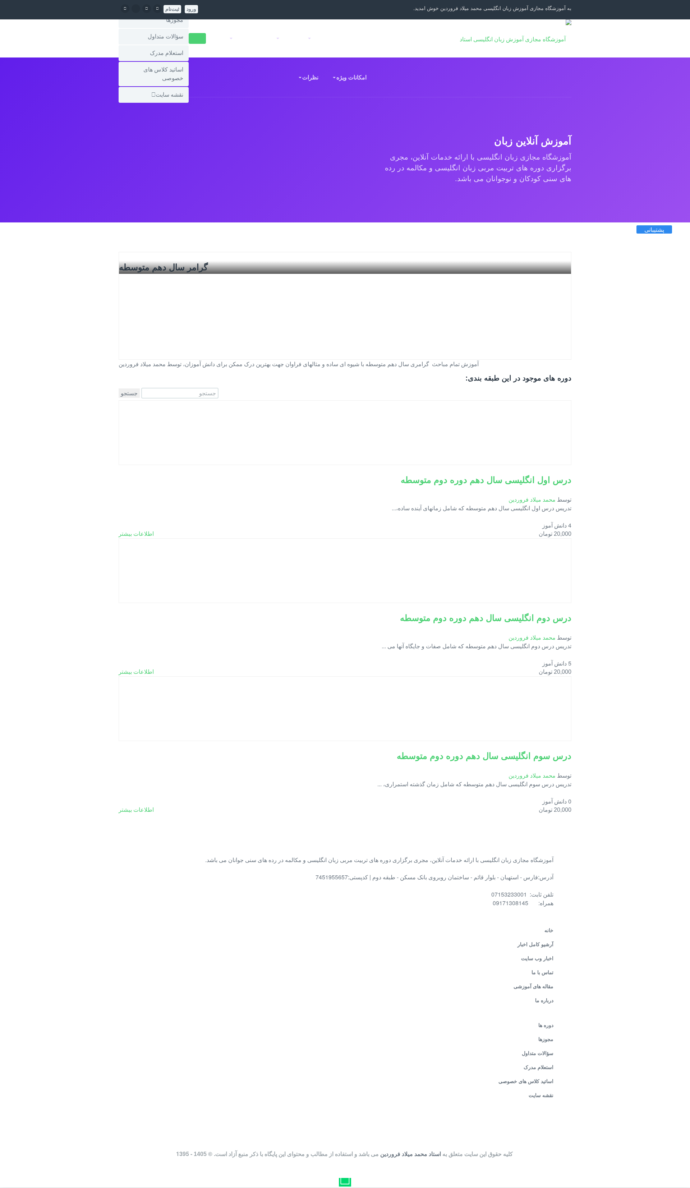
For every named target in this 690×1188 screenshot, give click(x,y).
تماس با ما (542, 972)
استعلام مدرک (166, 53)
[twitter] (146, 8)
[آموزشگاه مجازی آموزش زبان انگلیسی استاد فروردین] (515, 39)
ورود (191, 9)
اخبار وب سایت (537, 958)
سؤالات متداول (165, 36)
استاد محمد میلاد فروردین (410, 1154)
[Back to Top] (675, 1165)
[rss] (125, 8)
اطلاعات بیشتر (136, 534)
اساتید (349, 38)
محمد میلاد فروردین (532, 499)
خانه (430, 38)
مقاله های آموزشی (533, 986)
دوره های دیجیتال (390, 38)
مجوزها (174, 20)
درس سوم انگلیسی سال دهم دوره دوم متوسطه (484, 756)
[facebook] (157, 8)
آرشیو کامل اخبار (535, 944)
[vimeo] (136, 11)
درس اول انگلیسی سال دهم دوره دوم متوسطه (486, 480)
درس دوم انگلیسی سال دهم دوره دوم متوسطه (485, 618)
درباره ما (544, 1000)
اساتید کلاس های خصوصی (163, 73)
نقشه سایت (169, 95)
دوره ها (545, 1025)
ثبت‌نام (172, 9)
